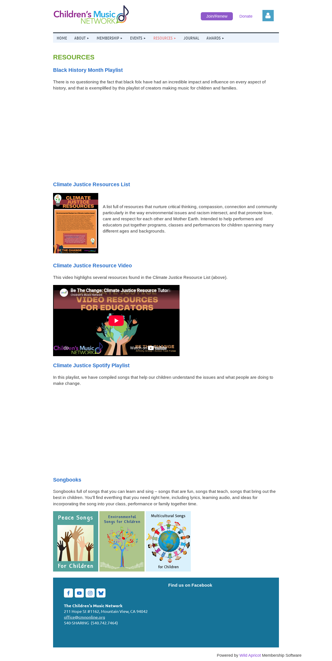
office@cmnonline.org (84, 617)
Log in (268, 15)
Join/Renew (216, 16)
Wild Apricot (250, 655)
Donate (246, 16)
